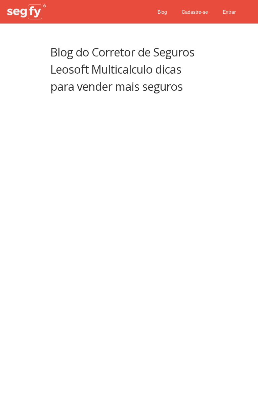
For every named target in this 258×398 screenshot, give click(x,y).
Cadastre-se (195, 11)
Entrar (229, 11)
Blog (162, 11)
